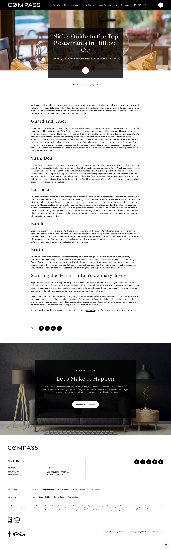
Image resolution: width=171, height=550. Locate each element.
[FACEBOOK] (136, 461)
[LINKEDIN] (148, 461)
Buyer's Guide (44, 497)
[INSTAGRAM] (142, 461)
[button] (85, 404)
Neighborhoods (71, 5)
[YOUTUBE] (154, 461)
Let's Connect (122, 5)
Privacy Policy (158, 532)
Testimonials (73, 497)
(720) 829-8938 (139, 5)
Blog (33, 497)
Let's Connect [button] (95, 490)
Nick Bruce (90, 310)
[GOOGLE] (160, 461)
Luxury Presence (119, 532)
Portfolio (56, 5)
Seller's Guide (59, 497)
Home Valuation (105, 5)
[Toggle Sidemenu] (160, 5)
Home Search (88, 5)
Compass (55, 506)
